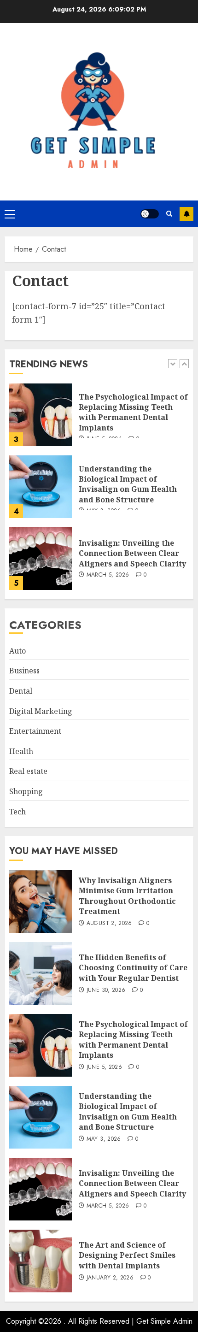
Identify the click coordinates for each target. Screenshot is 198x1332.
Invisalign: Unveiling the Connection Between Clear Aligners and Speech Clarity (132, 553)
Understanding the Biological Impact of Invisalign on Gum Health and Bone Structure (128, 484)
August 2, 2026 (109, 923)
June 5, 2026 (104, 1067)
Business (24, 671)
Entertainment (35, 731)
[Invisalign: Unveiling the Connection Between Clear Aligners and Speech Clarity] (40, 558)
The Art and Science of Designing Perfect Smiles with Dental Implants (127, 1255)
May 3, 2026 (104, 1139)
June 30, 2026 (106, 990)
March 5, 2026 (108, 575)
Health (21, 751)
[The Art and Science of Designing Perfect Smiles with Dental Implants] (40, 1261)
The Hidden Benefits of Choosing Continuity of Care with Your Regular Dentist (133, 967)
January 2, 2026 (110, 1278)
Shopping (26, 791)
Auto (17, 651)
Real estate (28, 771)
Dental (20, 691)
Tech (17, 812)
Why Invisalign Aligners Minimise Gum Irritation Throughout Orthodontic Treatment (127, 895)
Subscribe (186, 214)
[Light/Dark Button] (149, 213)
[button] (10, 214)
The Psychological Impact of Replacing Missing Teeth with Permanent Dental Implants (133, 412)
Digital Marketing (40, 711)
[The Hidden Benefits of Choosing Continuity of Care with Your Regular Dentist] (40, 973)
